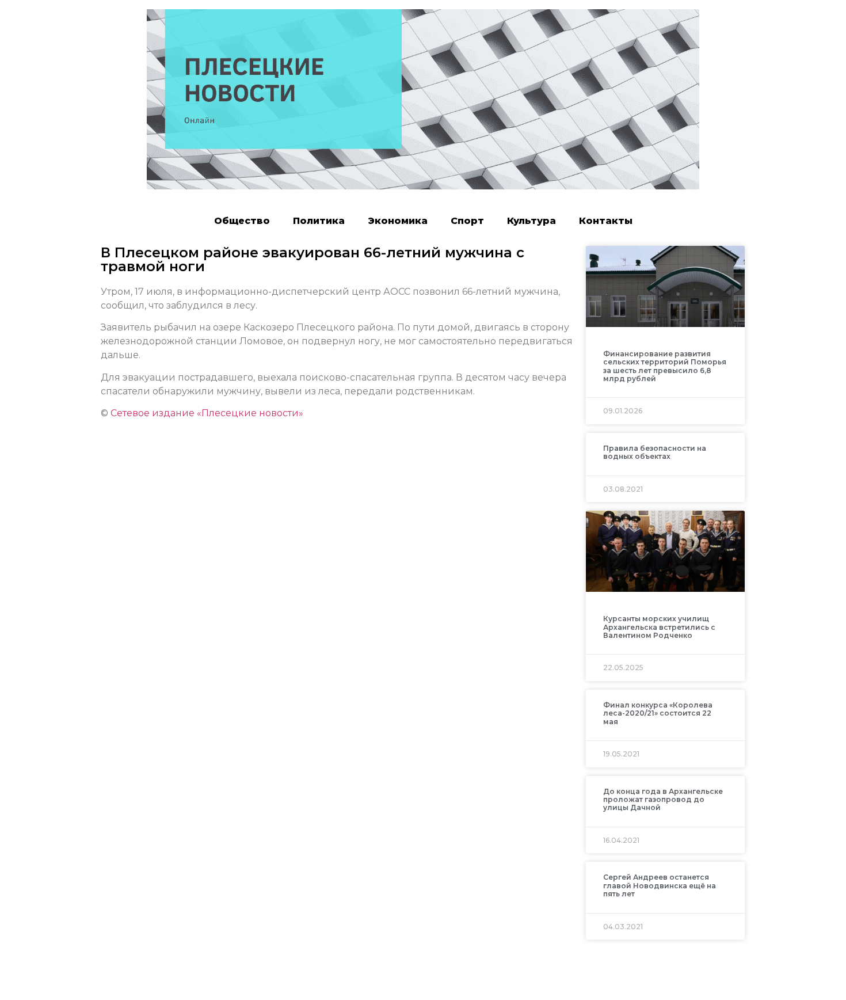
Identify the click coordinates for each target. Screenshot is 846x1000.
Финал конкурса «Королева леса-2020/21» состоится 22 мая (657, 713)
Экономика (398, 220)
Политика (319, 220)
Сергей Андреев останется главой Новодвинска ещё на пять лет (659, 885)
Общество (242, 220)
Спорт (467, 220)
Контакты (605, 220)
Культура (531, 220)
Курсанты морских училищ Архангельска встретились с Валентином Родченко (659, 627)
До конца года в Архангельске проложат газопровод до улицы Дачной (663, 799)
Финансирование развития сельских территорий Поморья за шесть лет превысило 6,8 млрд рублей (664, 366)
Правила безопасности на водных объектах (654, 452)
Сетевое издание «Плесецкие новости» (206, 413)
